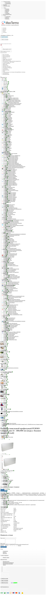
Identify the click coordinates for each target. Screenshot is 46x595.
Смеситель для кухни (12, 312)
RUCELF (5, 307)
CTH (4, 134)
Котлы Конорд (8, 141)
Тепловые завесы (8, 328)
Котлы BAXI (8, 108)
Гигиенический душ (12, 305)
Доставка (7, 8)
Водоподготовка (8, 280)
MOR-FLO (5, 262)
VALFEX (5, 379)
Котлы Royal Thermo (9, 129)
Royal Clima (6, 314)
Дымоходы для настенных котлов (12, 268)
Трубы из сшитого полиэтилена (11, 265)
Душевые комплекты (12, 307)
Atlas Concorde (6, 99)
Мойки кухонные (8, 295)
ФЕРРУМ (5, 497)
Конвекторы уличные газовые (11, 325)
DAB (4, 140)
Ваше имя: (2, 538)
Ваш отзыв (2, 543)
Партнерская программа (8, 563)
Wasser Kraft (6, 394)
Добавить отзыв (3, 532)
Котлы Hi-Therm (8, 117)
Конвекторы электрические (11, 326)
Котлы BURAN (8, 144)
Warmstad (4, 393)
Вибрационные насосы (10, 204)
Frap (4, 174)
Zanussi (5, 401)
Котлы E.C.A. (8, 133)
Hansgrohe (5, 204)
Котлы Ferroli (8, 122)
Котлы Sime (7, 138)
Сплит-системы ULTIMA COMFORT (12, 332)
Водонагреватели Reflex (10, 189)
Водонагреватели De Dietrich (11, 176)
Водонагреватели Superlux (10, 192)
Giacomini (5, 188)
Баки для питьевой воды (10, 317)
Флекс (3, 498)
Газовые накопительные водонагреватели (13, 165)
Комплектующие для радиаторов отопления (14, 225)
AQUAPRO (6, 83)
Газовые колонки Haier (12, 161)
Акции (4, 564)
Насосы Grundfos (8, 216)
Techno (5, 353)
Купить (2, 489)
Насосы (4, 203)
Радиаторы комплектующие (8, 470)
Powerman (5, 295)
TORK (5, 349)
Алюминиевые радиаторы (10, 218)
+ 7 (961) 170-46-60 (4, 39)
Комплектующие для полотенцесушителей (16, 300)
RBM (4, 301)
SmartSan (5, 339)
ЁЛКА (5, 407)
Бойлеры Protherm (9, 188)
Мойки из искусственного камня (14, 297)
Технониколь (6, 489)
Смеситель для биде (12, 308)
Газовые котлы (8, 96)
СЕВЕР (5, 474)
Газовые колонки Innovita (13, 158)
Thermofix (5, 366)
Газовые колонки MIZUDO (13, 163)
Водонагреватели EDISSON (11, 178)
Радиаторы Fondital (9, 227)
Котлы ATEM (8, 131)
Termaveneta (6, 357)
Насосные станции (9, 213)
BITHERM (5, 105)
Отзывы (4, 570)
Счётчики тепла (8, 260)
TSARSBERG (6, 351)
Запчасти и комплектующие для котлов (13, 103)
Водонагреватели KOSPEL (10, 182)
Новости (7, 11)
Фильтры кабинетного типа (13, 284)
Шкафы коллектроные (9, 255)
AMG (4, 80)
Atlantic (5, 97)
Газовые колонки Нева (12, 162)
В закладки (10, 487)
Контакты (7, 10)
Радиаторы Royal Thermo (10, 226)
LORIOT (5, 252)
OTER (3, 286)
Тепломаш (5, 487)
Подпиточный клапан (9, 240)
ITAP (4, 227)
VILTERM (5, 382)
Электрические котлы (9, 105)
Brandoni (5, 123)
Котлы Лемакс (8, 115)
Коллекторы (7, 252)
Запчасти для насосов (9, 206)
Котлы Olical (7, 136)
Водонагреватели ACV (10, 168)
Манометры (7, 237)
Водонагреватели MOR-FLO (11, 185)
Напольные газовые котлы (13, 99)
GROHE (5, 181)
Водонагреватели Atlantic (10, 170)
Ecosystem (5, 163)
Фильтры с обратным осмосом (11, 290)
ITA (4, 225)
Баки (4, 316)
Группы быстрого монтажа (10, 251)
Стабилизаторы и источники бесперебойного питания (14, 321)
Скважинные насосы (9, 210)
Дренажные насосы (9, 205)
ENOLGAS (6, 158)
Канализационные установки (11, 207)
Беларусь (4, 422)
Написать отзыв (9, 437)
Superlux (5, 340)
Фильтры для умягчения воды (11, 288)
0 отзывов (3, 437)
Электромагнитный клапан (10, 248)
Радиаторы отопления (7, 217)
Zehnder (5, 404)
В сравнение (16, 487)
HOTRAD (5, 202)
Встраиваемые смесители (13, 304)
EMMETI (5, 157)
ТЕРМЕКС (6, 486)
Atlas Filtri (5, 100)
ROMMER (5, 305)
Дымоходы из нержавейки (10, 269)
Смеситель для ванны (12, 309)
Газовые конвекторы (9, 95)
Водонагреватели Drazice (10, 177)
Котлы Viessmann (8, 114)
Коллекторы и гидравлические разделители (12, 249)
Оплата (6, 12)
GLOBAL (5, 180)
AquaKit (5, 87)
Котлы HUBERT (8, 134)
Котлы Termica (8, 150)
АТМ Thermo (6, 412)
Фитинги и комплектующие (11, 254)
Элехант (5, 505)
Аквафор (5, 414)
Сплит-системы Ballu (9, 335)
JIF (4, 232)
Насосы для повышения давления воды (13, 209)
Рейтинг (2, 545)
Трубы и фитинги (6, 261)
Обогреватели (6, 322)
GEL (3, 179)
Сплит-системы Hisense (10, 337)
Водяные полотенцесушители (14, 299)
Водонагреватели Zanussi (10, 198)
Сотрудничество (6, 571)
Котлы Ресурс (8, 145)
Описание (5, 475)
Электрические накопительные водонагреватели (15, 166)
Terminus (5, 360)
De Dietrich (6, 147)
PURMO (5, 292)
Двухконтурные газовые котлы (14, 100)
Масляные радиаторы (9, 327)
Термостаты (7, 247)
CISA (4, 130)
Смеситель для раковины (13, 313)
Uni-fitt (5, 374)
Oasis (4, 288)
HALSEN (5, 199)
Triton (4, 369)
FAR (4, 166)
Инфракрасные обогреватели (11, 323)
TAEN (5, 341)
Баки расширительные (9, 318)
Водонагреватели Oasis (10, 187)
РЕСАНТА (6, 469)
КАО (3, 438)
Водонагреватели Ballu (10, 174)
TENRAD (5, 343)
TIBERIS (5, 344)
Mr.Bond (5, 274)
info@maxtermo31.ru (4, 586)
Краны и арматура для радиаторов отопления (14, 219)
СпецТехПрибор (7, 482)
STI (4, 331)
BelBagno (5, 119)
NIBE (4, 278)
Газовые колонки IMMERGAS (14, 155)
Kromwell (5, 251)
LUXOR (5, 254)
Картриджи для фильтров (10, 285)
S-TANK (5, 318)
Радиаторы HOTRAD (9, 231)
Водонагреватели (6, 152)
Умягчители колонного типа (13, 281)
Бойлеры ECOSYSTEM (10, 201)
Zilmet (5, 406)
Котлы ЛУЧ (7, 149)
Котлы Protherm (8, 119)
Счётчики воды (8, 258)
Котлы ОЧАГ (8, 139)
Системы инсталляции (10, 302)
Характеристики (6, 477)
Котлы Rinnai (8, 137)
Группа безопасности (9, 236)
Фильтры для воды (7, 279)
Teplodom (5, 356)
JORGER (5, 233)
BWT (4, 114)
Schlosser (5, 334)
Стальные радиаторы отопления (11, 220)
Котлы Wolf (7, 151)
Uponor (5, 377)
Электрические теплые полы (11, 278)
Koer (4, 248)
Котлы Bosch (8, 109)
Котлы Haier (7, 146)
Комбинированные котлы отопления (12, 104)
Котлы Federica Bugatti (9, 112)
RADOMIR (6, 299)
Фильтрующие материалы (13, 283)
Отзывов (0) (5, 478)
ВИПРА (4, 426)
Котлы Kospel (8, 132)
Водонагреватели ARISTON (11, 169)
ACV (4, 78)
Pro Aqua (5, 296)
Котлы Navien (8, 127)
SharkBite (5, 337)
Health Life (5, 206)
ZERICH (5, 399)
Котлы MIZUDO (8, 118)
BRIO (3, 109)
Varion (3, 386)
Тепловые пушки (8, 329)
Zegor (4, 403)
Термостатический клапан (10, 246)
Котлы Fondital (8, 125)
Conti (4, 138)
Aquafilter (5, 89)
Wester (5, 397)
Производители (3, 77)
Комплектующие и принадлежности (12, 324)
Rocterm (5, 311)
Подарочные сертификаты (8, 562)
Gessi (4, 187)
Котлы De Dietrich (9, 124)
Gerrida (4, 186)
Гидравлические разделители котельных (13, 250)
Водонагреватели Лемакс (10, 199)
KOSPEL (5, 245)
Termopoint (5, 362)
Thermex (5, 364)
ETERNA (5, 161)
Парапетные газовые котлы (13, 102)
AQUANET (6, 81)
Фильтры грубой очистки (10, 287)
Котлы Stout (7, 140)
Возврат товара (6, 557)
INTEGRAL (4, 223)
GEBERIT (5, 176)
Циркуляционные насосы (10, 212)
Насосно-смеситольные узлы (11, 253)
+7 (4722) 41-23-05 (4, 578)
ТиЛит (5, 491)
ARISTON (5, 84)
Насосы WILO (8, 215)
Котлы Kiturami (8, 128)
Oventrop (5, 289)
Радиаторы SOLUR (9, 229)
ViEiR (4, 387)
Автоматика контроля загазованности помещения (15, 234)
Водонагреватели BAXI (10, 171)
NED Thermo (6, 275)
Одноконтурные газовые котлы (14, 101)
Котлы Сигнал (8, 143)
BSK (3, 110)
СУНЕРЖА (6, 479)
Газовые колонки (8, 154)
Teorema (5, 354)
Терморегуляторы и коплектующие (12, 277)
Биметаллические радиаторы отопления (13, 223)
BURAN (5, 113)
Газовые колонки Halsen (13, 160)
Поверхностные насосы (10, 214)
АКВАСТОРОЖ (7, 409)
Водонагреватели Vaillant (10, 194)
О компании (7, 16)
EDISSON (5, 151)
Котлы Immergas (8, 130)
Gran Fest (5, 191)
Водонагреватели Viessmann (11, 197)
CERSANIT (4, 127)
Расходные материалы (7, 291)
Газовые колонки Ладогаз (13, 157)
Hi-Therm (5, 210)
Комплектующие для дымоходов (12, 272)
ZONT (5, 400)
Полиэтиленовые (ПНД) (10, 264)
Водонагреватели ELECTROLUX (12, 179)
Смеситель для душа (12, 311)
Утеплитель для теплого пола (14, 276)
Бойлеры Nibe (8, 186)
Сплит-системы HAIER (10, 334)
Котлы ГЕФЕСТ (8, 142)
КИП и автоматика (7, 232)
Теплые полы (5, 273)
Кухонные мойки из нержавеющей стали (16, 296)
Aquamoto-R (6, 90)
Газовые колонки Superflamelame (14, 164)
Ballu (4, 116)
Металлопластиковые (9, 262)
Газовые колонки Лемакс (13, 156)
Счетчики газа (8, 259)
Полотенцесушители (9, 298)
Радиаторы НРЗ (8, 230)
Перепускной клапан (9, 239)
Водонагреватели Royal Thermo (11, 190)
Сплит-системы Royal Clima (11, 339)
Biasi (4, 121)
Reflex (5, 308)
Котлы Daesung (8, 148)
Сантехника (5, 293)
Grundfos (5, 196)
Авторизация (8, 3)
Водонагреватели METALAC (11, 183)
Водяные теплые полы (9, 274)
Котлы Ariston (8, 107)
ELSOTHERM (6, 156)
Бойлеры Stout (8, 191)
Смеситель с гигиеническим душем (15, 314)
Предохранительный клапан (11, 241)
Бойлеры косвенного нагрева (11, 153)
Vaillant (5, 383)
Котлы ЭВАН (8, 116)
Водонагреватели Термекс (10, 193)
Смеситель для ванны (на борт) (14, 310)
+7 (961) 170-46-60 (4, 580)
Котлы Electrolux (8, 121)
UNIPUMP (5, 373)
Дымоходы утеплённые (10, 271)
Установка (7, 13)
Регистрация (7, 2)
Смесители (7, 303)
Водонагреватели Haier (10, 181)
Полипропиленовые (9, 263)
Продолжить (3, 546)
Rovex (5, 312)
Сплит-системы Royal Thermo (11, 333)
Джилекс (5, 434)
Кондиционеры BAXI (9, 338)
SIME (4, 324)
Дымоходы (5, 266)
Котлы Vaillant (8, 113)
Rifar (4, 309)
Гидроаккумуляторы (9, 320)
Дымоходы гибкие (9, 267)
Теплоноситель (8, 292)
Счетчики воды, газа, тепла (8, 256)
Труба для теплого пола (12, 275)
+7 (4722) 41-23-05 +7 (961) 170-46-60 (4, 37)
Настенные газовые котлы (13, 97)
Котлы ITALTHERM (9, 126)
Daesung (5, 144)
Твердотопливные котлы (10, 106)
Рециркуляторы (6, 315)
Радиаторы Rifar (8, 228)
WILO (5, 390)
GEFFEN (5, 177)
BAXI (4, 103)
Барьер (5, 421)
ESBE (4, 160)
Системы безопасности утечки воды (12, 243)
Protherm (5, 298)
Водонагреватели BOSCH (10, 173)
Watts (4, 396)
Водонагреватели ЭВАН (10, 200)
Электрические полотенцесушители (15, 301)
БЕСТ (3, 417)
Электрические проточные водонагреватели (14, 167)
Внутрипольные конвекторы (11, 224)
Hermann (5, 209)
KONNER (5, 243)
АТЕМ (5, 410)
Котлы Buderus (8, 110)
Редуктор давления (9, 242)
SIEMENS (5, 323)
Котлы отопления (6, 94)
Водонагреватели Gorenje (10, 180)
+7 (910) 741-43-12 (4, 582)
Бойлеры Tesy (8, 202)
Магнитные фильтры (9, 286)
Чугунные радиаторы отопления (12, 222)
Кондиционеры (6, 330)
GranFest (5, 194)
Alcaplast (5, 86)
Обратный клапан (9, 238)
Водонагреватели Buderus (10, 175)
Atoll (4, 102)
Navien (5, 282)
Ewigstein (5, 164)
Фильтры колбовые (9, 289)
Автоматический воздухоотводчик (12, 235)
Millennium (5, 268)
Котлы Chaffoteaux (9, 120)
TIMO (5, 347)
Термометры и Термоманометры (12, 244)
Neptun (5, 284)
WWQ (5, 392)
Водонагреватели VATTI (10, 195)
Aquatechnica (6, 93)
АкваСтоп (4, 413)
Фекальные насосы (9, 211)
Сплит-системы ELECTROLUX (11, 336)
